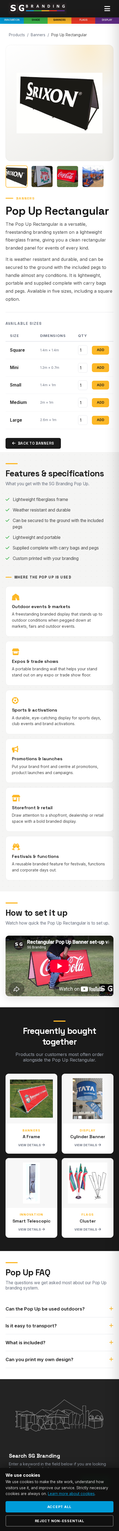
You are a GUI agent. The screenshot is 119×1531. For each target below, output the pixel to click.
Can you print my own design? (39, 1359)
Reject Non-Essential (59, 1521)
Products (17, 35)
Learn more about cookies (71, 1493)
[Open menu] (107, 9)
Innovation (12, 19)
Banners (59, 19)
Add (100, 350)
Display (107, 19)
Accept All (59, 1507)
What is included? (25, 1342)
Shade (36, 19)
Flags (83, 19)
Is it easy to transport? (31, 1325)
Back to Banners (36, 443)
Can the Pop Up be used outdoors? (45, 1309)
